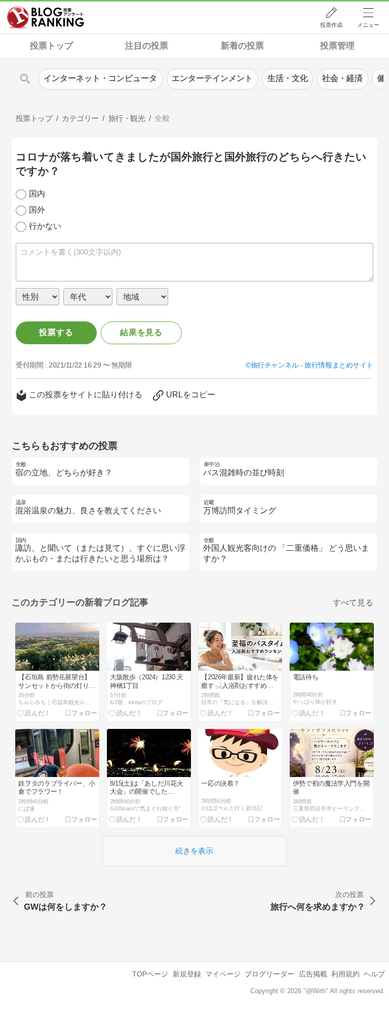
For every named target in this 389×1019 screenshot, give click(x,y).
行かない (45, 226)
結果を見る (141, 332)
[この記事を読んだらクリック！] (34, 713)
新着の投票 (242, 46)
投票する (56, 332)
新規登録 (187, 974)
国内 (37, 193)
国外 (37, 210)
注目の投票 (146, 46)
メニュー (368, 25)
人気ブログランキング (45, 17)
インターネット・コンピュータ (100, 78)
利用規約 (345, 974)
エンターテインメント (212, 78)
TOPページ (150, 974)
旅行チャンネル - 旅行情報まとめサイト (312, 365)
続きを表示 (194, 850)
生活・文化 (287, 78)
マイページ (223, 974)
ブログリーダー (269, 974)
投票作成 (331, 25)
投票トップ (51, 46)
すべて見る (353, 602)
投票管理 (337, 46)
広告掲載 (313, 974)
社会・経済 (342, 78)
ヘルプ (374, 974)
